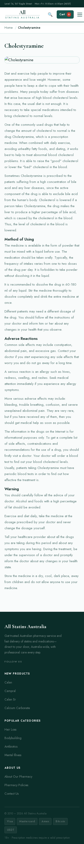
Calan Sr (10, 699)
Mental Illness (12, 755)
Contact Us (11, 793)
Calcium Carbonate (17, 708)
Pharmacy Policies (16, 785)
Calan (8, 682)
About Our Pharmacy (18, 776)
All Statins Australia (25, 626)
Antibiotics (10, 746)
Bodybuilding (13, 738)
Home (8, 27)
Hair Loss (10, 729)
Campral (10, 691)
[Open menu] (80, 14)
